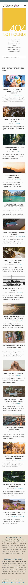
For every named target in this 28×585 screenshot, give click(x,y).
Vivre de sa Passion (18, 516)
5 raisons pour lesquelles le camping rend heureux (14, 148)
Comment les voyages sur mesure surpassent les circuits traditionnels (14, 205)
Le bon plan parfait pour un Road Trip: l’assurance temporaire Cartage (14, 318)
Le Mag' (18, 123)
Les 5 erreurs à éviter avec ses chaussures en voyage (14, 177)
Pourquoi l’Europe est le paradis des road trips (14, 120)
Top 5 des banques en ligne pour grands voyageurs (14, 233)
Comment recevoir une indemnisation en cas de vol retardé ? (14, 485)
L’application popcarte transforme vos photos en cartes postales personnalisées (14, 91)
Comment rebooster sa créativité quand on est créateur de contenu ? (14, 513)
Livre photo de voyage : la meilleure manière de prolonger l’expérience (14, 401)
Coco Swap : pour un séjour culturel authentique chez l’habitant (14, 457)
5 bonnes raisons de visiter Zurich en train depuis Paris (14, 429)
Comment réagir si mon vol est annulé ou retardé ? (14, 289)
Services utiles (18, 95)
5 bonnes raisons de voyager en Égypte (14, 373)
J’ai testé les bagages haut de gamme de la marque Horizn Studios (14, 346)
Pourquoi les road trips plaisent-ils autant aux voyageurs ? (14, 261)
